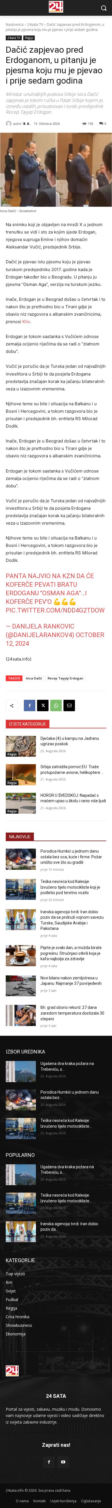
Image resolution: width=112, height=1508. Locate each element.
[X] (43, 705)
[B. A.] (9, 124)
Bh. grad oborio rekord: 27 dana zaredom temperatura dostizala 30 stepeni (72, 1013)
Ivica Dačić (34, 678)
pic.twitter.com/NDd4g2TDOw (55, 610)
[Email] (69, 705)
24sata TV (35, 24)
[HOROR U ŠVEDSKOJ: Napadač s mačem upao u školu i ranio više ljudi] (21, 803)
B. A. (26, 123)
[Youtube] (63, 1462)
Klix (26, 321)
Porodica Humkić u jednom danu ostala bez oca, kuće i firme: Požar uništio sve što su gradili (71, 857)
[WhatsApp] (56, 705)
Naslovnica (15, 24)
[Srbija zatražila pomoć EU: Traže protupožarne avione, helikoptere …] (21, 774)
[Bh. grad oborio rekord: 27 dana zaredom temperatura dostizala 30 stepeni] (21, 1015)
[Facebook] (29, 705)
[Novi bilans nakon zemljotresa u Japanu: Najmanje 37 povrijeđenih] (21, 986)
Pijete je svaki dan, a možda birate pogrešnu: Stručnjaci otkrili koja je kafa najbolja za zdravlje (71, 953)
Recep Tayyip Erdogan (65, 678)
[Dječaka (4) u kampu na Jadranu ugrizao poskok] (21, 746)
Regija (29, 38)
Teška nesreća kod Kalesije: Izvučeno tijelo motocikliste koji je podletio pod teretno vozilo (70, 887)
